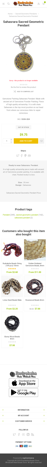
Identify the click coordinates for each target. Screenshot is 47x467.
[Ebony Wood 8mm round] (12, 323)
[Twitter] (14, 434)
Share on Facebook (21, 155)
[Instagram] (28, 434)
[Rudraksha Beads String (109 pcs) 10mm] (12, 250)
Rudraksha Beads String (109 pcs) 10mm (12, 264)
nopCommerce (28, 458)
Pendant (6, 215)
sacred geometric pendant (27, 215)
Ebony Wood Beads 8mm (12, 338)
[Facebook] (19, 434)
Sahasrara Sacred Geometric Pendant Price (23, 193)
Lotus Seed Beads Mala (12, 300)
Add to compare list (25, 91)
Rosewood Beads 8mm (35, 300)
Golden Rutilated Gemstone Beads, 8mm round (35, 265)
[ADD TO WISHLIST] (41, 141)
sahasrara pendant (22, 218)
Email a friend (29, 155)
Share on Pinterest (25, 155)
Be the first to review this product (23, 87)
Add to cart (26, 141)
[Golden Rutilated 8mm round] (35, 250)
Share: (23, 151)
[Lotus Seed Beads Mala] (12, 286)
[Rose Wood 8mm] (35, 286)
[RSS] (33, 434)
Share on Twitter (18, 155)
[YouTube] (23, 434)
